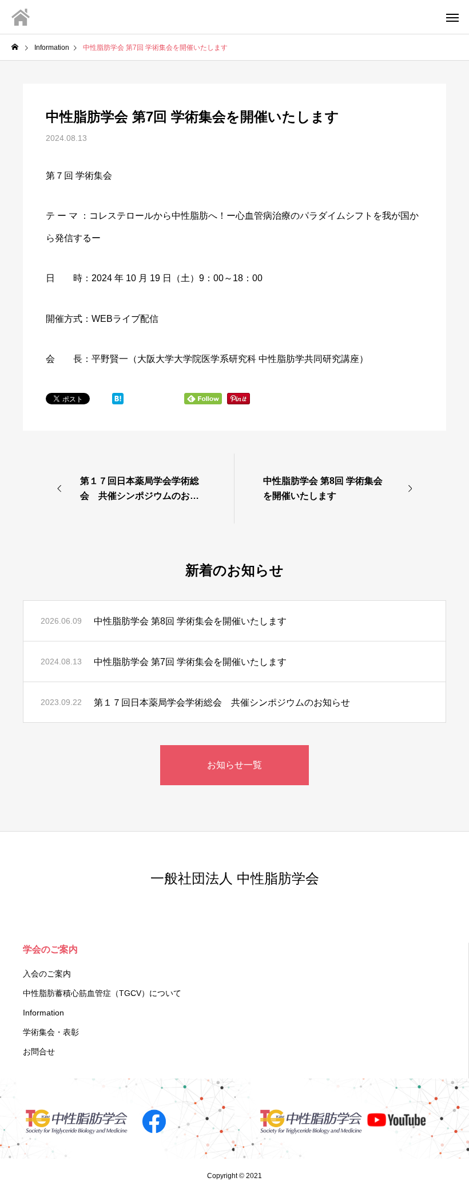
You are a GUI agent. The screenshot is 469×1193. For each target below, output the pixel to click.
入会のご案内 (47, 973)
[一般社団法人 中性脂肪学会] (20, 17)
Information (43, 1012)
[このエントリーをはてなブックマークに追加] (118, 401)
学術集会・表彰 (51, 1032)
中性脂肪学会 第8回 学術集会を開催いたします (190, 621)
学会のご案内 (50, 949)
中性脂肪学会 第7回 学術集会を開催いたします (190, 662)
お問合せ (39, 1051)
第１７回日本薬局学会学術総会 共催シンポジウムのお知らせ (222, 702)
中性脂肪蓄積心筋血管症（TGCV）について (102, 993)
